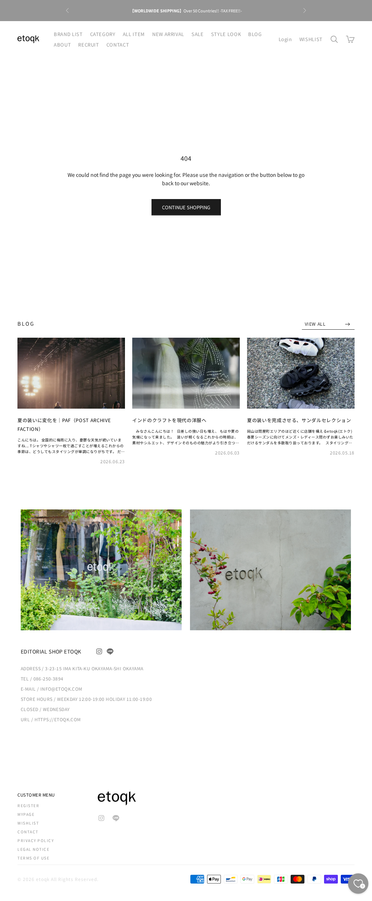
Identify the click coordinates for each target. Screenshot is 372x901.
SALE (197, 34)
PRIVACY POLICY (35, 840)
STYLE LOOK (226, 34)
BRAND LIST (68, 34)
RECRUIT (88, 44)
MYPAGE (26, 814)
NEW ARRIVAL (168, 34)
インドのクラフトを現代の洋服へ (169, 420)
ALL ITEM (134, 34)
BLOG (255, 34)
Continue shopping (186, 207)
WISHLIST (311, 39)
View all (316, 324)
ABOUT (62, 44)
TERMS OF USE (33, 858)
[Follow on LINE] (110, 651)
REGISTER (28, 805)
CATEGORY (103, 34)
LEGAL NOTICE (33, 849)
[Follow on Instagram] (99, 651)
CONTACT (117, 44)
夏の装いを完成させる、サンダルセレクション (299, 420)
